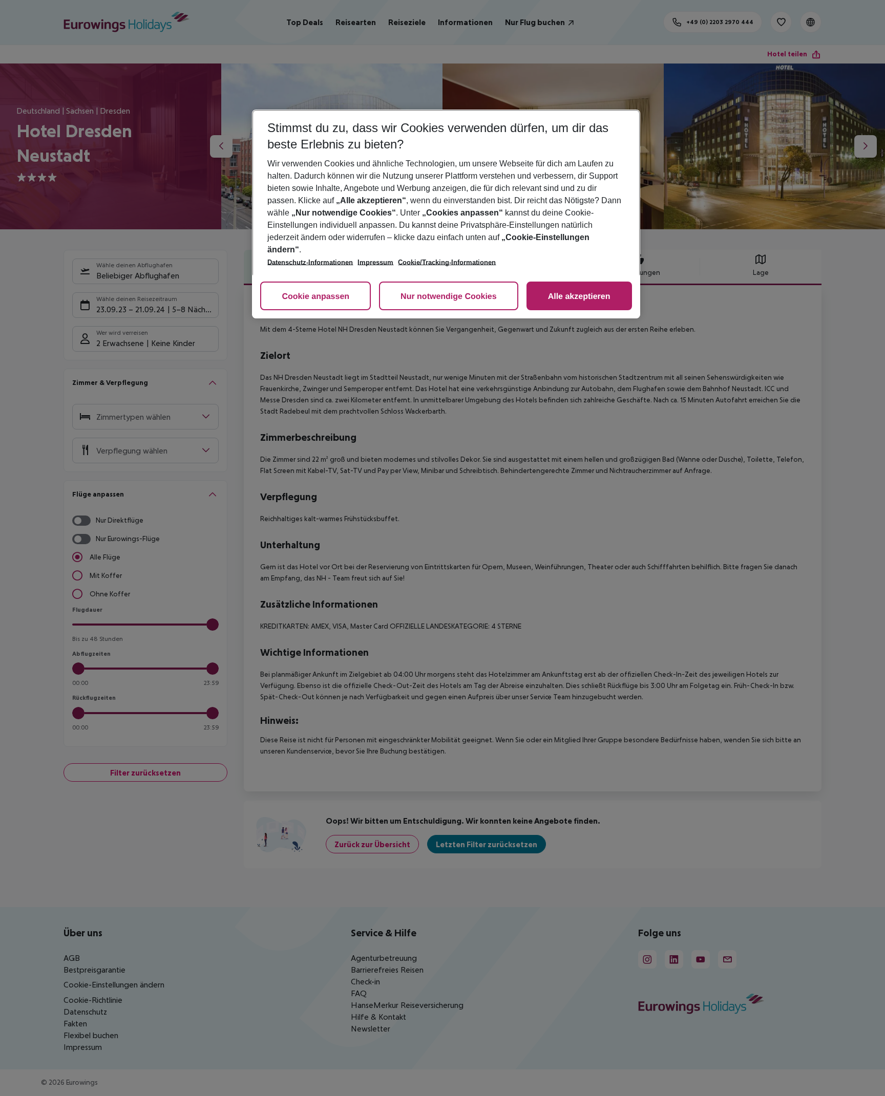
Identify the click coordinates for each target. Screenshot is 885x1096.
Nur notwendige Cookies (449, 296)
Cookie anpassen (315, 296)
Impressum (375, 262)
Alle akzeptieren (579, 296)
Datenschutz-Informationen (310, 262)
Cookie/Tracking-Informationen (447, 262)
